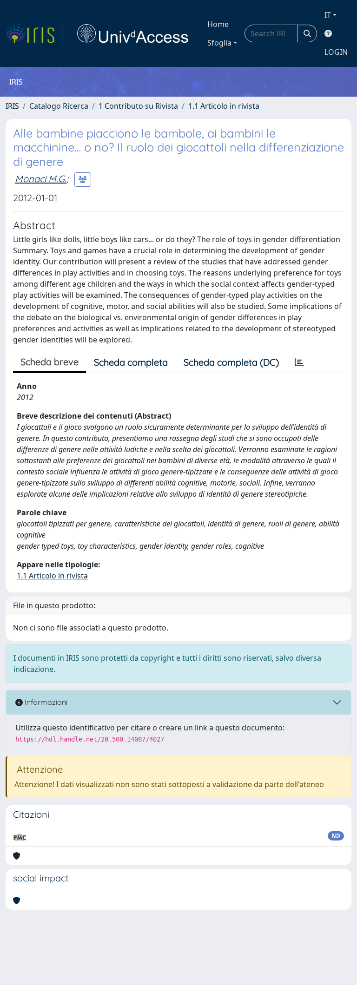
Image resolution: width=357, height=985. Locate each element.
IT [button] (327, 15)
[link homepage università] (133, 33)
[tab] (299, 362)
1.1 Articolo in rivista (223, 106)
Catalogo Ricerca (58, 106)
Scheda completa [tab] (131, 362)
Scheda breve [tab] (49, 362)
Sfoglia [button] (219, 43)
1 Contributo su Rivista (138, 106)
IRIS (12, 106)
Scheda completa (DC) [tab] (231, 362)
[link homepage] (34, 33)
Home (218, 24)
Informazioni (45, 702)
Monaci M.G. (40, 178)
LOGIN (336, 52)
